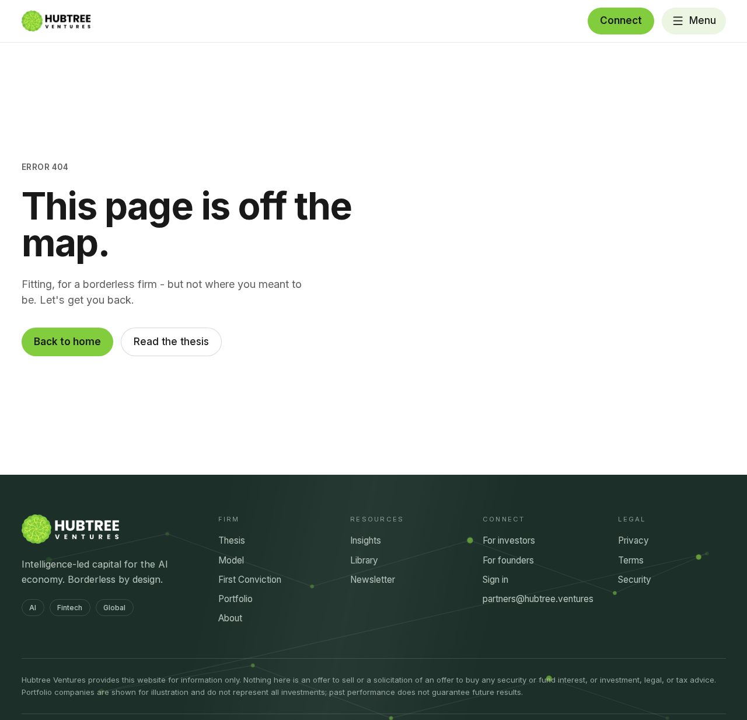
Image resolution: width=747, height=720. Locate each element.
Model (231, 560)
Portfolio (235, 598)
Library (364, 560)
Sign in (495, 579)
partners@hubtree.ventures (538, 598)
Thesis (231, 540)
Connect (621, 20)
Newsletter (372, 579)
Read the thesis (171, 341)
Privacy (633, 540)
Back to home (67, 341)
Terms (631, 560)
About (230, 618)
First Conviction (249, 579)
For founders (508, 560)
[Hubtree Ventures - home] (56, 21)
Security (634, 579)
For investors (509, 540)
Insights (365, 540)
